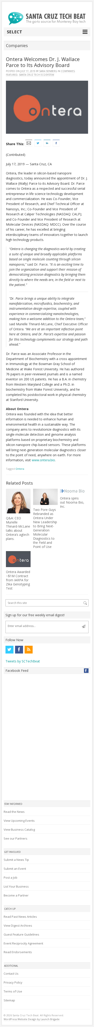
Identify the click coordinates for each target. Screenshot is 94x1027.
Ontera (20, 468)
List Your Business (16, 886)
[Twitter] (9, 650)
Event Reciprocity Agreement (23, 943)
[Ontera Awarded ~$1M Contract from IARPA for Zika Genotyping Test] (18, 559)
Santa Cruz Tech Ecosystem (36, 74)
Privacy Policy (13, 982)
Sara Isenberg (48, 71)
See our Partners (15, 838)
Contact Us (11, 973)
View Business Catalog (19, 829)
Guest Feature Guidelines (21, 934)
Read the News (14, 812)
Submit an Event (15, 869)
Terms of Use (13, 991)
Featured (12, 74)
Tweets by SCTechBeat (22, 661)
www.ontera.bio (43, 460)
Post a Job (10, 877)
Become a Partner (16, 895)
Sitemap (9, 1000)
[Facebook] (19, 650)
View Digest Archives (18, 925)
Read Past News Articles (20, 917)
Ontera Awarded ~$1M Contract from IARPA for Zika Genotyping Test (18, 580)
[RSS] (28, 650)
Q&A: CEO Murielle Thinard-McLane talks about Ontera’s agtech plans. (18, 528)
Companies (68, 71)
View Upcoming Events (19, 821)
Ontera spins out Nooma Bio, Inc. (72, 502)
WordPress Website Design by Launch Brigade (32, 1019)
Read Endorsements (18, 952)
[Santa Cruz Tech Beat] (47, 18)
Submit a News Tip (16, 860)
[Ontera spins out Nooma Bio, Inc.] (72, 491)
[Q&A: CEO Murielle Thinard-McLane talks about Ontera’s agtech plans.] (18, 501)
